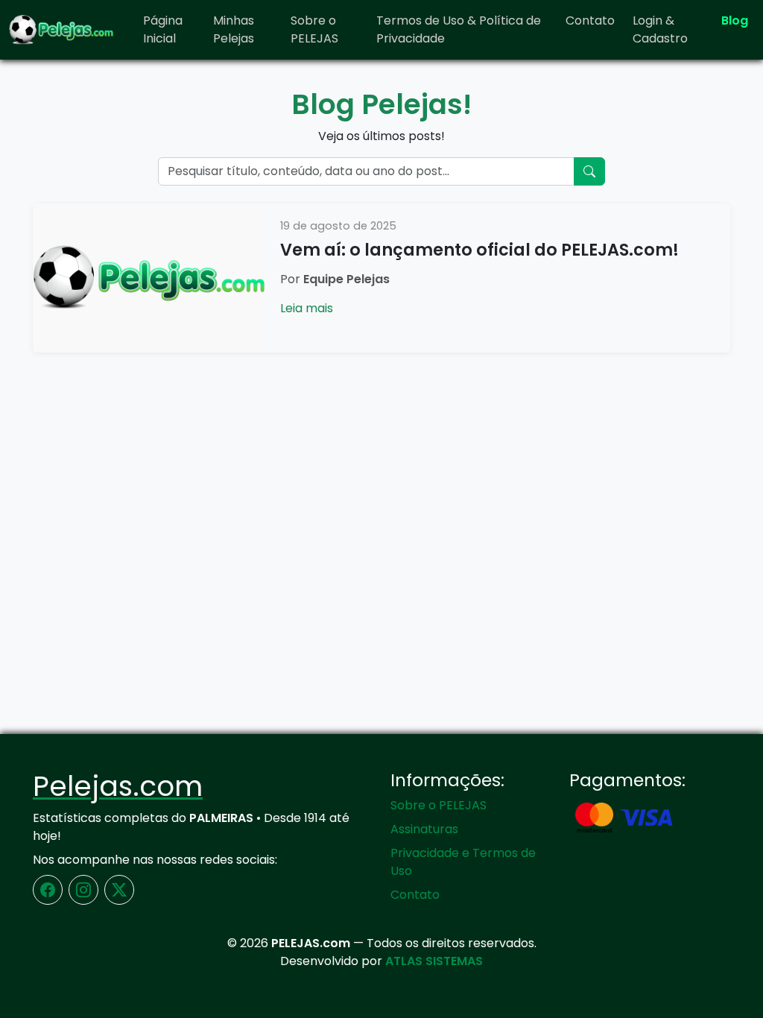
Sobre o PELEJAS (314, 29)
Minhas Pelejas (233, 29)
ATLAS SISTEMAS (434, 961)
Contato (590, 20)
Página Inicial (163, 29)
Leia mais (306, 308)
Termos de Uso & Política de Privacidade (458, 29)
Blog (734, 20)
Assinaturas (424, 829)
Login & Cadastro (660, 29)
